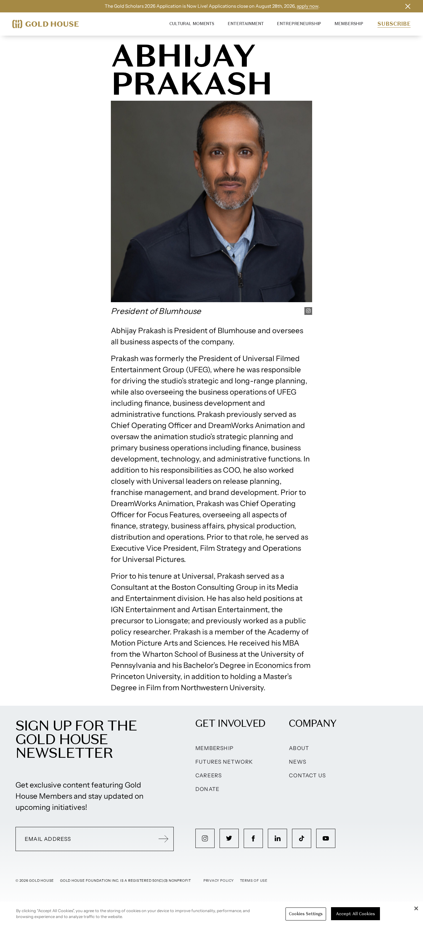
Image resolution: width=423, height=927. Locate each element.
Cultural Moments (191, 23)
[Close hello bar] (408, 6)
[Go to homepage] (45, 24)
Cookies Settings (306, 913)
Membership (348, 23)
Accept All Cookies (355, 913)
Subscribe (394, 23)
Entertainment (246, 23)
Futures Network (224, 761)
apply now (307, 6)
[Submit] (163, 839)
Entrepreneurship (299, 23)
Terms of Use (254, 880)
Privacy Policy (218, 880)
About (299, 748)
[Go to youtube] (325, 838)
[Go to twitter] (229, 838)
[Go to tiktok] (301, 838)
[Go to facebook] (253, 838)
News (297, 761)
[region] (211, 914)
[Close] (416, 908)
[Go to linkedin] (277, 838)
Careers (208, 775)
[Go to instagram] (205, 838)
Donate (207, 789)
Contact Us (307, 775)
